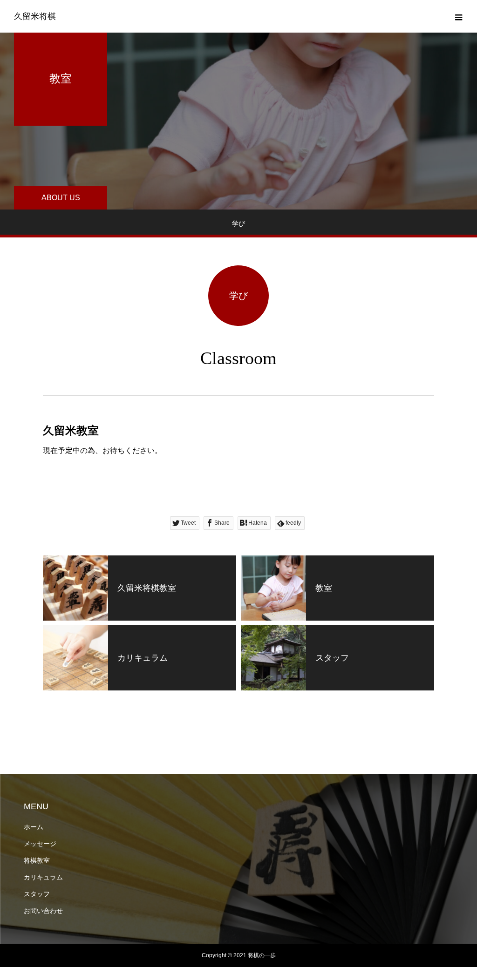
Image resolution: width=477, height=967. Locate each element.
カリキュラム (43, 877)
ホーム (33, 827)
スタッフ (37, 894)
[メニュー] (458, 16)
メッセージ (40, 843)
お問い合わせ (43, 910)
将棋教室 (37, 860)
